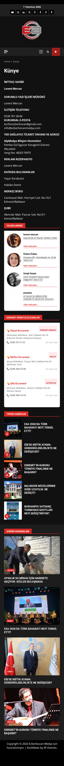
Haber (10, 621)
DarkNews (33, 748)
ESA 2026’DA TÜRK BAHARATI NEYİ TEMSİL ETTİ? (13, 428)
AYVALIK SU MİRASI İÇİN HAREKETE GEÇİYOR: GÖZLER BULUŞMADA (38, 299)
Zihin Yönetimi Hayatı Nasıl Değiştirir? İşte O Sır (36, 278)
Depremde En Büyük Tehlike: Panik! (40, 238)
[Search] (48, 52)
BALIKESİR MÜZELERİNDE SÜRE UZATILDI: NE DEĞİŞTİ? (13, 490)
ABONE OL (56, 52)
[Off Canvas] (6, 51)
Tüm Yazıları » (30, 246)
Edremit (11, 722)
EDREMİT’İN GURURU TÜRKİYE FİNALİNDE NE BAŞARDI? (13, 469)
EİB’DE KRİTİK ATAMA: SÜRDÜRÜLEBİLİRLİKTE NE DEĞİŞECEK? (13, 449)
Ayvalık (11, 570)
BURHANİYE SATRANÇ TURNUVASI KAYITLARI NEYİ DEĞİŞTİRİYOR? (13, 510)
